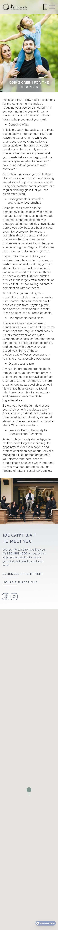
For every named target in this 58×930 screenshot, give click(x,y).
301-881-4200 (18, 553)
